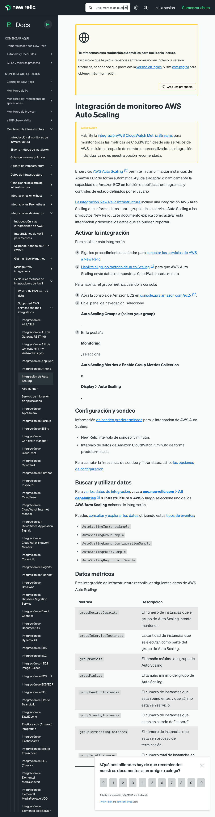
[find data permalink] (135, 482)
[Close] (202, 765)
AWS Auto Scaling (108, 171)
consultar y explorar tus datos (113, 515)
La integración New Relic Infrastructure (108, 201)
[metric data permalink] (117, 573)
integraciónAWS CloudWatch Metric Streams (136, 135)
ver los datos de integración (107, 491)
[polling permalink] (138, 410)
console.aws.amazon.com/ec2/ (165, 295)
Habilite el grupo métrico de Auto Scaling (115, 266)
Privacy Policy (106, 801)
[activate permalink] (132, 232)
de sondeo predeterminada (119, 419)
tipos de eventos (180, 515)
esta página (180, 67)
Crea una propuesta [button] (180, 86)
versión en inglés (149, 67)
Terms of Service (124, 801)
